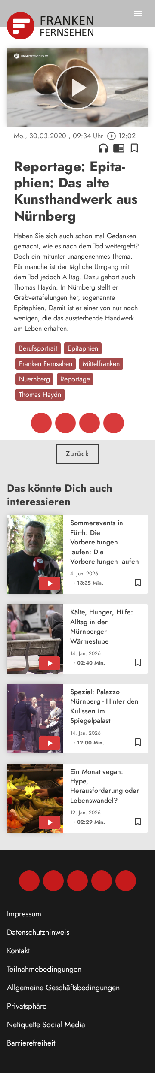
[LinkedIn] (101, 880)
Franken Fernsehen (45, 364)
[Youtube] (77, 880)
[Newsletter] (125, 880)
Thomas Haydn (40, 394)
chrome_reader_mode (119, 148)
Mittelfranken (101, 364)
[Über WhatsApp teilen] (89, 423)
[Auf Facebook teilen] (41, 423)
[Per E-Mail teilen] (113, 423)
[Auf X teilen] (65, 423)
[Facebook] (29, 880)
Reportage (75, 379)
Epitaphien (83, 348)
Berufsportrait (38, 348)
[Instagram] (53, 880)
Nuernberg (34, 379)
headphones (103, 148)
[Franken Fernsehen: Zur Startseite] (51, 25)
